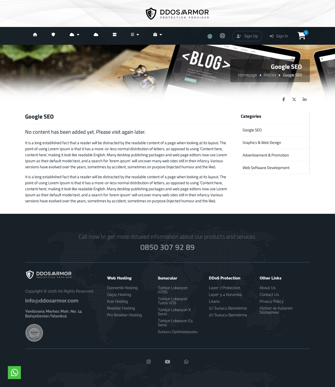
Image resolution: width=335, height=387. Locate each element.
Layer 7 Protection (224, 288)
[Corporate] (157, 36)
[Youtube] (167, 362)
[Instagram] (148, 362)
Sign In (281, 36)
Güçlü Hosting (119, 295)
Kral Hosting (117, 301)
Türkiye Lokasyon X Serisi (174, 312)
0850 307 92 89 (167, 247)
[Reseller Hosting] (95, 36)
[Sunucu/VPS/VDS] (114, 36)
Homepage (247, 75)
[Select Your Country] (209, 35)
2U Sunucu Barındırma (228, 315)
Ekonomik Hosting (122, 288)
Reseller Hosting (121, 308)
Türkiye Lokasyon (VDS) (172, 290)
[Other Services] (134, 36)
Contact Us (269, 295)
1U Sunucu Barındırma (228, 308)
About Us (268, 288)
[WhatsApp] (186, 362)
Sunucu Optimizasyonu (177, 332)
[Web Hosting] (74, 36)
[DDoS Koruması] (53, 36)
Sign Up (250, 36)
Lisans (214, 301)
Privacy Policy (272, 301)
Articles (270, 75)
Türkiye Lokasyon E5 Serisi (175, 323)
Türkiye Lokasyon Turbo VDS (172, 301)
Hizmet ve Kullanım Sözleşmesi (276, 310)
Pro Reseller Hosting (124, 315)
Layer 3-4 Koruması (225, 295)
